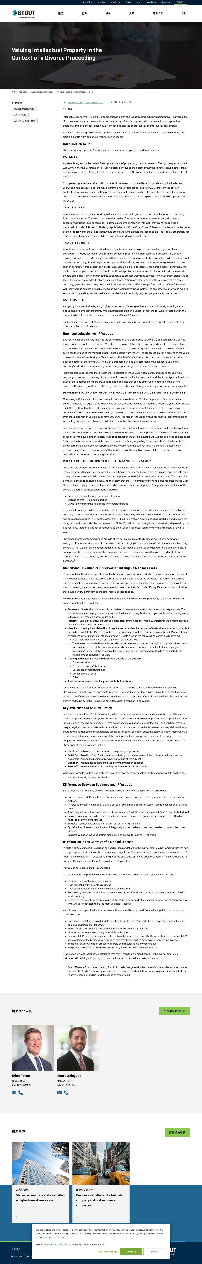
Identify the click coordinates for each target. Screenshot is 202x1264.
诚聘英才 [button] (114, 2)
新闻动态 (101, 2)
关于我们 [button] (86, 2)
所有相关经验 (177, 1132)
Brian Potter (75, 103)
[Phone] (21, 1092)
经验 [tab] (108, 13)
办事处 (128, 2)
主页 (14, 92)
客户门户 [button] (150, 2)
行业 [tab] (84, 13)
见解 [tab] (132, 13)
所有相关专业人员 (175, 1011)
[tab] (26, 14)
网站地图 (16, 1249)
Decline (154, 1251)
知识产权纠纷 (20, 115)
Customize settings (107, 1251)
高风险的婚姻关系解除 (24, 109)
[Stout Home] (26, 14)
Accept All (131, 1251)
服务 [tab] (61, 13)
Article (26, 92)
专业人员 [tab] (158, 13)
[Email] (14, 1092)
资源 (138, 2)
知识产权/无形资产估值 (24, 121)
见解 (19, 92)
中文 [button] (166, 2)
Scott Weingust (94, 103)
